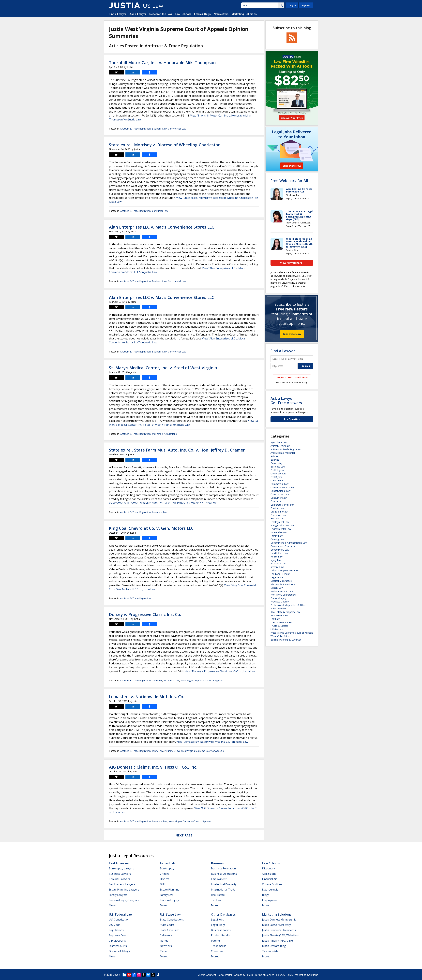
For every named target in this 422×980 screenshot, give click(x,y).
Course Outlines (272, 884)
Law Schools (183, 14)
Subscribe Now (292, 334)
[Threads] (144, 975)
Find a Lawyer (117, 14)
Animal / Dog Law (280, 445)
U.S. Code (114, 925)
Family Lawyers (118, 895)
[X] (153, 975)
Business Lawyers (120, 874)
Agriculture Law (279, 442)
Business (217, 863)
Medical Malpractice (281, 580)
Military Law (277, 587)
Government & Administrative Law (289, 542)
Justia (116, 974)
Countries (217, 951)
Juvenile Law (277, 567)
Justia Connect (207, 975)
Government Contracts (283, 546)
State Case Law (169, 930)
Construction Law (280, 494)
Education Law (278, 515)
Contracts (157, 680)
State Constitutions (172, 919)
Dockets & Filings (119, 951)
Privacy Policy (284, 975)
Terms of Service (264, 975)
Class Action (277, 480)
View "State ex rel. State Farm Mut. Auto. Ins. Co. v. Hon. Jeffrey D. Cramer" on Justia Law (162, 503)
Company (239, 975)
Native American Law (282, 591)
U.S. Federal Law (121, 914)
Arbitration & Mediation (283, 452)
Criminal (165, 874)
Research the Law (160, 14)
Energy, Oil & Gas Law (282, 525)
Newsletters (221, 14)
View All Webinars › (292, 262)
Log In (292, 5)
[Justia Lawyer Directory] (158, 975)
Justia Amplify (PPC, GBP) (277, 940)
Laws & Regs (202, 14)
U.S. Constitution (119, 919)
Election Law (277, 518)
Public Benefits (278, 608)
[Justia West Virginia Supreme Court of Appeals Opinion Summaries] (124, 5)
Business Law (159, 128)
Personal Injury (278, 598)
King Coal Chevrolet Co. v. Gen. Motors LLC (151, 528)
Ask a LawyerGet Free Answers (286, 400)
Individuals (168, 863)
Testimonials (270, 951)
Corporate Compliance (283, 504)
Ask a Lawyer (137, 14)
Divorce (164, 879)
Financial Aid (269, 879)
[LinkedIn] (124, 975)
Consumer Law (160, 210)
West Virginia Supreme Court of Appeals (202, 680)
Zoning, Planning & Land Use (286, 639)
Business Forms (221, 930)
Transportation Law (281, 622)
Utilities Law (277, 629)
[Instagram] (139, 975)
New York (166, 946)
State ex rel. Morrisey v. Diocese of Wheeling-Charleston (165, 144)
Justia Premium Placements (279, 930)
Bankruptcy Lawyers (121, 868)
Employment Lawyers (122, 884)
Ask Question (292, 419)
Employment (218, 879)
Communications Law (282, 487)
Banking (275, 459)
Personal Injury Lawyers (124, 900)
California (166, 935)
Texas (163, 951)
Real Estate (218, 895)
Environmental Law (281, 528)
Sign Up (305, 5)
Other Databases (223, 914)
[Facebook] (134, 975)
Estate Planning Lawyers (124, 889)
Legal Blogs (218, 925)
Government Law (280, 549)
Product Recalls (220, 935)
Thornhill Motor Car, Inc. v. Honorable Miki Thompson (162, 62)
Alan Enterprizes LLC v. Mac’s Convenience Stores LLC (161, 227)
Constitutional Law (280, 490)
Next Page (183, 835)
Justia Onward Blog (274, 946)
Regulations (116, 930)
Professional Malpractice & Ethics (288, 605)
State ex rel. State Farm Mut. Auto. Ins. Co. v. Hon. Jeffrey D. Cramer (177, 450)
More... (113, 905)
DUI (162, 884)
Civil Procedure (278, 473)
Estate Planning (279, 532)
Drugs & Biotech (279, 511)
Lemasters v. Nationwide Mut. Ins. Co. (146, 696)
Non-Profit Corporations (284, 594)
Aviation (275, 456)
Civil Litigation (278, 470)
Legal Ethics (277, 577)
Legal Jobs (217, 919)
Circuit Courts (117, 940)
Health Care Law (279, 553)
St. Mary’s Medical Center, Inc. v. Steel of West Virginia (163, 367)
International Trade (223, 889)
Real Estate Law (279, 615)
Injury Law (157, 750)
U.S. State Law (170, 914)
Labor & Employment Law (285, 570)
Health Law (277, 556)
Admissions (269, 874)
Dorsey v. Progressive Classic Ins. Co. (145, 614)
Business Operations (224, 874)
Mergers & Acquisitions (164, 433)
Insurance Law (159, 512)
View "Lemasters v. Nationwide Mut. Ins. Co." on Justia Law (212, 742)
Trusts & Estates (279, 625)
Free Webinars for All (289, 180)
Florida (164, 940)
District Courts (118, 946)
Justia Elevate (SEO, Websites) (280, 935)
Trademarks (218, 946)
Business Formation (223, 868)
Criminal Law (277, 508)
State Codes (167, 925)
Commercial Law (177, 128)
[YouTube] (129, 975)
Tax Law (275, 618)
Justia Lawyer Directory (276, 925)
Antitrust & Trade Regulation (135, 128)
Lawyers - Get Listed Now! (291, 377)
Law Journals (270, 889)
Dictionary (268, 868)
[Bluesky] (148, 975)
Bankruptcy (277, 463)
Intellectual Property (223, 884)
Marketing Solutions (244, 14)
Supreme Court (118, 935)
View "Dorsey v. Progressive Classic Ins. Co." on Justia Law (220, 671)
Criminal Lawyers (119, 879)
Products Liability (280, 601)
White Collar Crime (280, 636)
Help (250, 975)
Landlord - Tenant (280, 573)
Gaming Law (277, 539)
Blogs (265, 895)
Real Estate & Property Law (285, 612)
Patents (216, 940)
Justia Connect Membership (279, 919)
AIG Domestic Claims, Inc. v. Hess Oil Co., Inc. (153, 767)
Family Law (277, 535)
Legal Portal (225, 975)
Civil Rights (276, 477)
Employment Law (280, 522)
